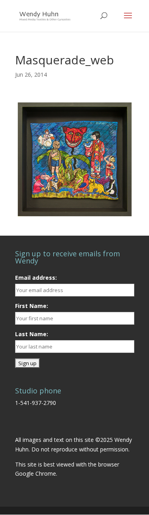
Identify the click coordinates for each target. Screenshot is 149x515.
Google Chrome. (36, 473)
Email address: (36, 277)
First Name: (31, 306)
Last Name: (31, 334)
